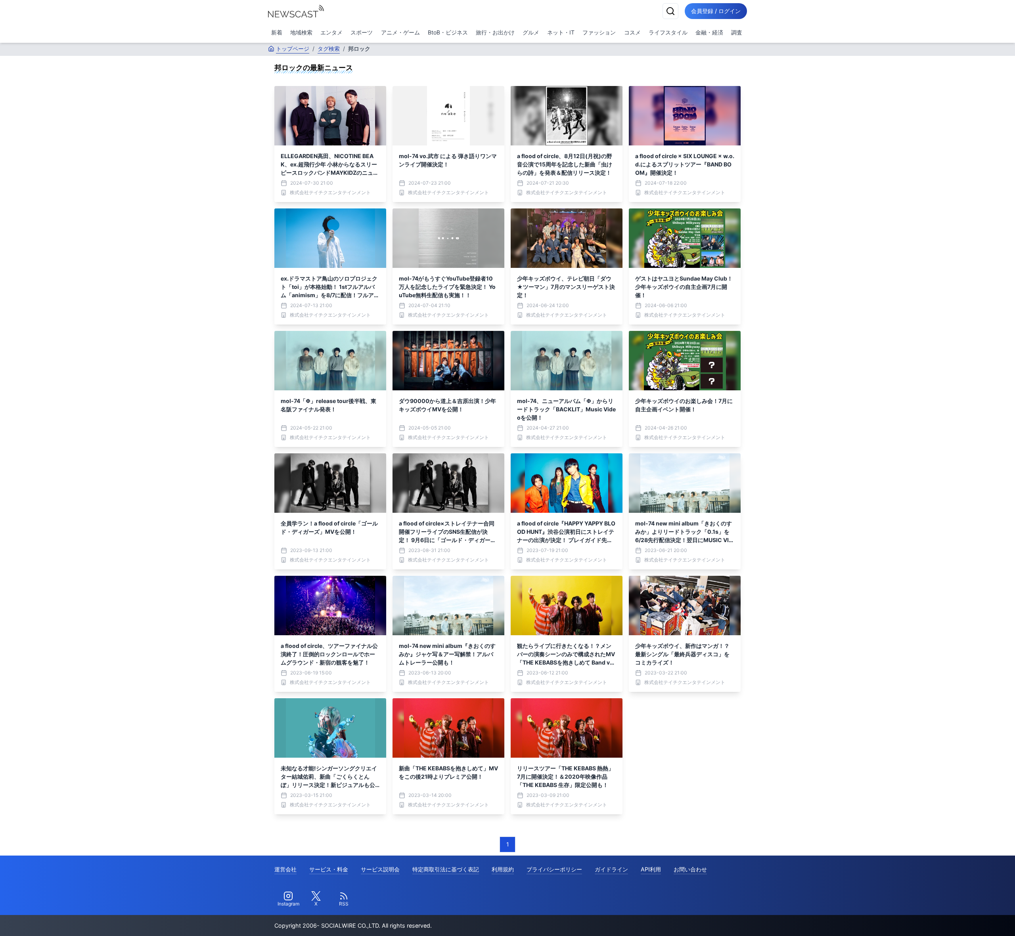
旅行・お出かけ (495, 32)
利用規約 (503, 869)
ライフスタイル (668, 32)
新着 (276, 32)
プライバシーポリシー (554, 869)
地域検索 (301, 32)
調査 (736, 32)
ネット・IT (561, 32)
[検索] (670, 11)
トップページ (292, 48)
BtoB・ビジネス (448, 32)
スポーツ (361, 32)
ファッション (599, 32)
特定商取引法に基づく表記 (445, 869)
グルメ (531, 32)
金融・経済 (709, 32)
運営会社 (285, 869)
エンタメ (331, 32)
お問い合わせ (690, 869)
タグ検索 (329, 48)
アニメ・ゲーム (400, 32)
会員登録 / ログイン (716, 11)
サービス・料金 (328, 869)
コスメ (632, 32)
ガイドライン (611, 869)
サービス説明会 (380, 869)
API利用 (651, 869)
